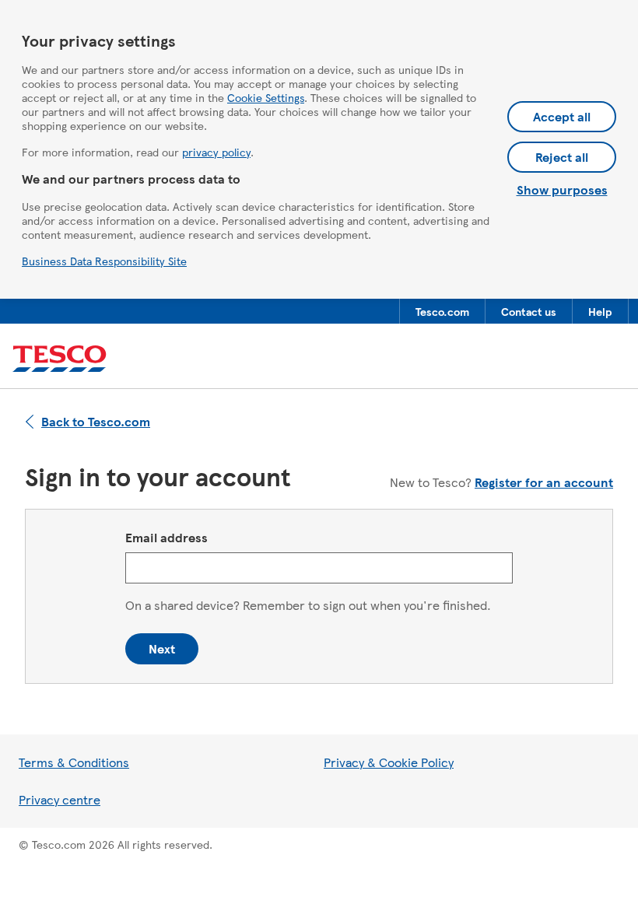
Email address (166, 537)
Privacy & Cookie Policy (389, 762)
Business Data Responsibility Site (104, 260)
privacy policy (216, 151)
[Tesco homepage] (59, 359)
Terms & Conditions (74, 762)
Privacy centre (59, 799)
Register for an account (544, 482)
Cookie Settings (265, 97)
